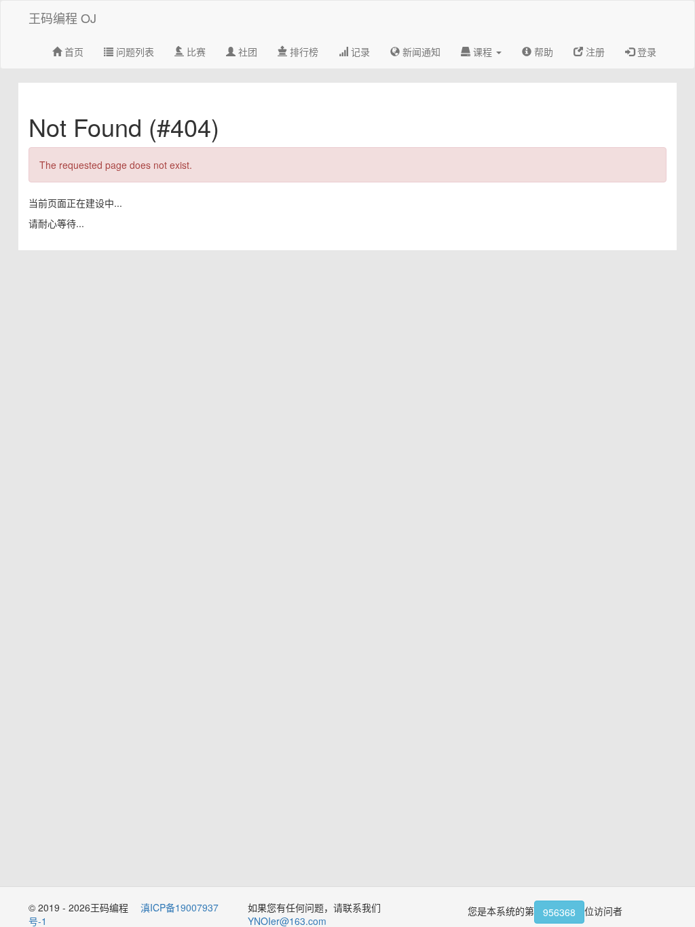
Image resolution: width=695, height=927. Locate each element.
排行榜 (302, 51)
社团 (246, 51)
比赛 (195, 51)
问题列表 (133, 51)
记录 (359, 51)
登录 (645, 51)
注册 (594, 51)
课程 (482, 51)
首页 (72, 51)
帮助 (542, 51)
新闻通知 (420, 51)
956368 (559, 912)
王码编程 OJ (62, 17)
